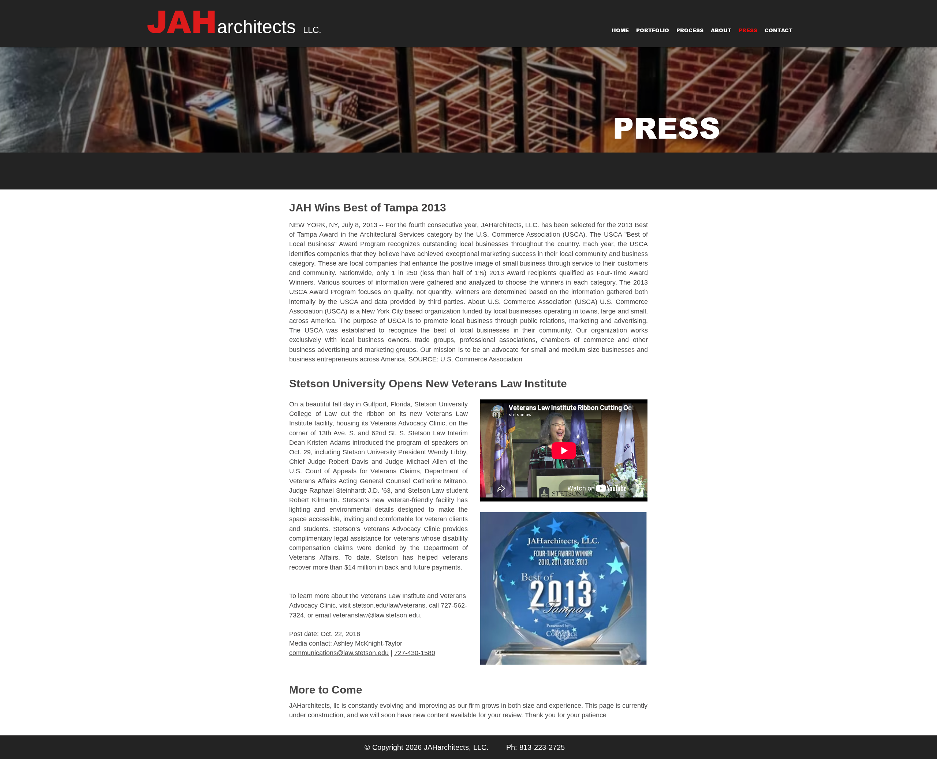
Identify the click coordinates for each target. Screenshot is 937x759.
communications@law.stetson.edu (339, 653)
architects (256, 26)
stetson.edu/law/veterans (388, 605)
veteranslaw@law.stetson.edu (376, 615)
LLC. (312, 30)
